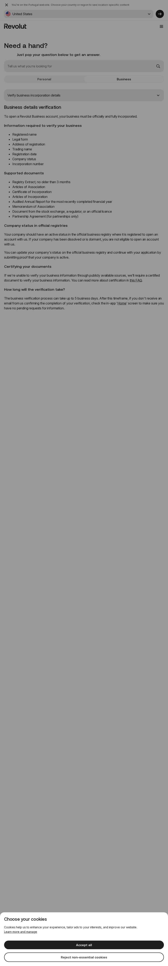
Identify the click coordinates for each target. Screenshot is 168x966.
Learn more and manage (20, 931)
